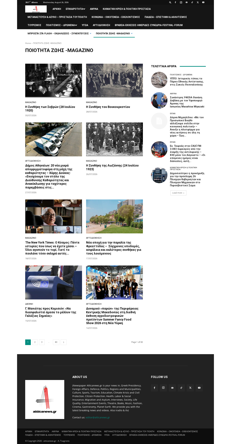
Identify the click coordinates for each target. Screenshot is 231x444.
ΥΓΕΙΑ (85, 25)
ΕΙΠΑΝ (172, 114)
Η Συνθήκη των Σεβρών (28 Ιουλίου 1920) (50, 108)
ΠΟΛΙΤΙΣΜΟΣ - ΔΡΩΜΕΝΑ (181, 75)
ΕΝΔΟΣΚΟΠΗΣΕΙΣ (84, 57)
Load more (177, 193)
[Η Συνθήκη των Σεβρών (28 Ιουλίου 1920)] (53, 81)
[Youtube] (203, 2)
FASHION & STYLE (35, 57)
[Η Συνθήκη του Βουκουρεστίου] (114, 81)
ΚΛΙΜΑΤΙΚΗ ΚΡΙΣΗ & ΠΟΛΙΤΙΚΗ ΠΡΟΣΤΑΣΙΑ (127, 9)
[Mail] (186, 2)
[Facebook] (175, 2)
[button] (170, 2)
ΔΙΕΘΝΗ (29, 304)
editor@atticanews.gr (98, 417)
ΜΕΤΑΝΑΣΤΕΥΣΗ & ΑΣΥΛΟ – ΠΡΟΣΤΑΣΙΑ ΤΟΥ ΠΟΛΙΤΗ (57, 17)
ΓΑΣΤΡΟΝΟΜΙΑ (66, 57)
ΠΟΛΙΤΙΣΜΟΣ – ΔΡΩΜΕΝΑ (60, 25)
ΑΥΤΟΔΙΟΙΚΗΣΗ (101, 25)
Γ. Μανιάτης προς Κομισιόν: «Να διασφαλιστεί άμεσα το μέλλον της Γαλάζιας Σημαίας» (50, 312)
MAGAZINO (51, 57)
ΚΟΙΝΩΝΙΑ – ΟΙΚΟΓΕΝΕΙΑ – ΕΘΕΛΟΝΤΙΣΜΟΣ (116, 17)
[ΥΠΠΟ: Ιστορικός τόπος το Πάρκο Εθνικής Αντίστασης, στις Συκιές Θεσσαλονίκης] (159, 80)
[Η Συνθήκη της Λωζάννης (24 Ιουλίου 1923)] (114, 139)
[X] (197, 2)
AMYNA (94, 9)
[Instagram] (180, 2)
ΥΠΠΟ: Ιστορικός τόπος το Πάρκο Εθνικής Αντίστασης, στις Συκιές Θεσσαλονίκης (187, 81)
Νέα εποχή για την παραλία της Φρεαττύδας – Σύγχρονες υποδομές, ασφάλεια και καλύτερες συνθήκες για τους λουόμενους (113, 248)
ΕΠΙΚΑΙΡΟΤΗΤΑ (74, 9)
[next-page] (63, 342)
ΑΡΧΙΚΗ (57, 9)
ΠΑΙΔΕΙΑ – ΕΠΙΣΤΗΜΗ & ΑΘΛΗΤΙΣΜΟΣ (166, 17)
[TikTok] (192, 2)
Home (28, 43)
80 (56, 342)
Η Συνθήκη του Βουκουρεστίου (108, 107)
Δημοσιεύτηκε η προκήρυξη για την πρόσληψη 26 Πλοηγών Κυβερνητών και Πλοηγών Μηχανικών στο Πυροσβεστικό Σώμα (187, 179)
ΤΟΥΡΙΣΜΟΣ (34, 25)
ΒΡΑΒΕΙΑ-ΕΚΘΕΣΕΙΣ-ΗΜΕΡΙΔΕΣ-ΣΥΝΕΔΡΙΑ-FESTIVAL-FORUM (149, 25)
